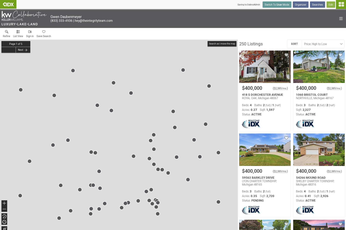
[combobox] (322, 44)
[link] (6, 34)
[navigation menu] (341, 4)
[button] (18, 34)
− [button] (4, 209)
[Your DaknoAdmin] (8, 4)
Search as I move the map (222, 43)
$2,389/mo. (280, 88)
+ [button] (4, 203)
